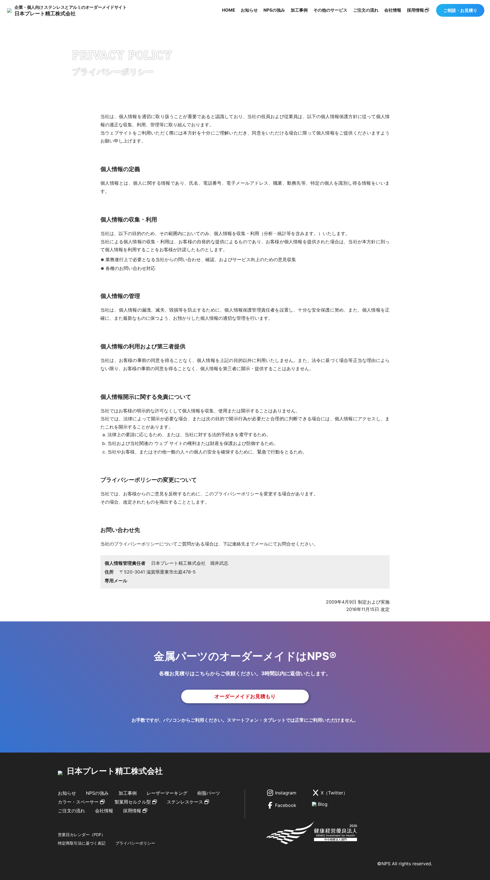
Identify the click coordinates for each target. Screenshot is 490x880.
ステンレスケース (185, 802)
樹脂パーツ (208, 793)
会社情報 (392, 10)
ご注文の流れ (366, 10)
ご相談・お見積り (460, 10)
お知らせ (249, 10)
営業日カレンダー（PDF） (81, 834)
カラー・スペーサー (78, 802)
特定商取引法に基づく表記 (81, 843)
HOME (228, 10)
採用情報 (416, 10)
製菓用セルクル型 (133, 802)
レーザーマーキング (167, 793)
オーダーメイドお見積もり (245, 696)
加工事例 (299, 10)
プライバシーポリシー (135, 843)
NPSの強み (274, 10)
